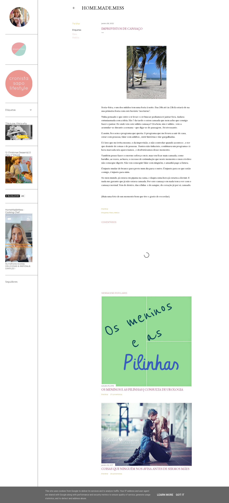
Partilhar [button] (76, 23)
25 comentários (116, 474)
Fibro (74, 34)
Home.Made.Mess (103, 8)
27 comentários (116, 394)
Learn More (165, 494)
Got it (180, 494)
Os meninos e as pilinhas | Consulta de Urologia (142, 389)
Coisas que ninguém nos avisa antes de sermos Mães (145, 469)
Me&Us (75, 37)
